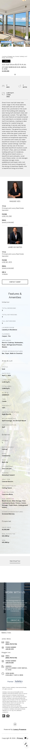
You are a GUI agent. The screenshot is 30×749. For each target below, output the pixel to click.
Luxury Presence (19, 729)
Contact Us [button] (15, 620)
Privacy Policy (22, 738)
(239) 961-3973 (7, 262)
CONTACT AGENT (15, 282)
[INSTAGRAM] (15, 724)
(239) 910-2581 (7, 216)
